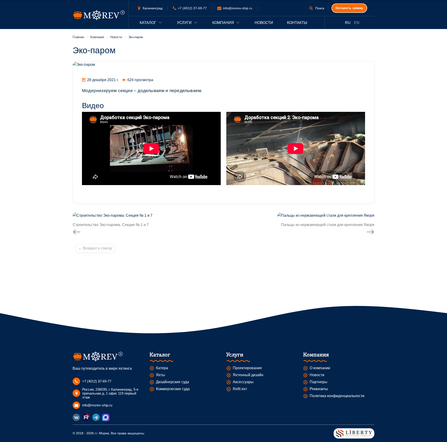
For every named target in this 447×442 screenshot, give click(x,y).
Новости (264, 23)
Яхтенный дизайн (248, 375)
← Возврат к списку (95, 248)
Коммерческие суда (173, 389)
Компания (223, 23)
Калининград (152, 8)
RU (348, 23)
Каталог (148, 23)
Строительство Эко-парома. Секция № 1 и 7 (111, 225)
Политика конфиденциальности (337, 396)
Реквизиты (319, 389)
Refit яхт (240, 389)
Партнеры (318, 382)
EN (356, 23)
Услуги (184, 23)
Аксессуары (243, 382)
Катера (162, 368)
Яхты (160, 375)
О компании (320, 368)
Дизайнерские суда (172, 382)
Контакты (297, 23)
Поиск (319, 8)
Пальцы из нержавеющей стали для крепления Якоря (327, 225)
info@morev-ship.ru (237, 8)
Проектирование (247, 368)
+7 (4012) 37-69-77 (192, 8)
